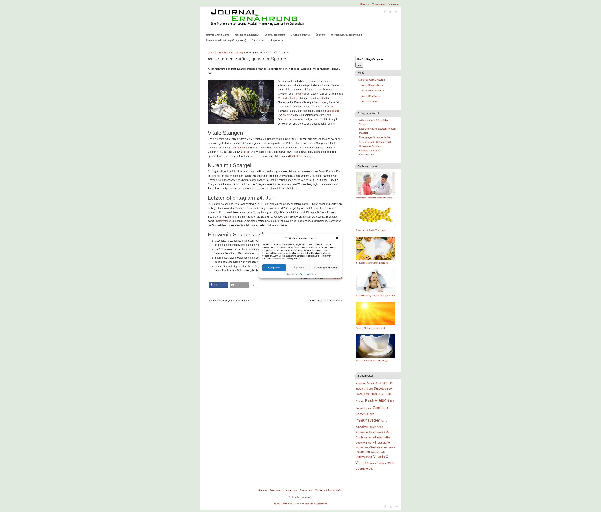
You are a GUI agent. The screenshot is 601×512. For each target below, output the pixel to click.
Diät (323, 98)
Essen (382, 394)
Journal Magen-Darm (217, 34)
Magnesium (361, 442)
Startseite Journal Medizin (371, 79)
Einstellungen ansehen (325, 267)
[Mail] (396, 12)
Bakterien (371, 383)
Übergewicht (364, 468)
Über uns (364, 4)
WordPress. (322, 503)
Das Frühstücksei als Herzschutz (324, 300)
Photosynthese (223, 221)
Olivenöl (379, 447)
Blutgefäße (361, 388)
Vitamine (362, 463)
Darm (371, 389)
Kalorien (361, 426)
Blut (378, 383)
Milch (370, 443)
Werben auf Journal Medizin (346, 34)
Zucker (391, 463)
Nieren (286, 115)
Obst (372, 447)
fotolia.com (334, 278)
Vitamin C (380, 457)
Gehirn (369, 408)
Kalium (384, 421)
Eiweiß (359, 393)
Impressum (311, 274)
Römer (297, 93)
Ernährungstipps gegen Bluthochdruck (229, 300)
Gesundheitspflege (288, 98)
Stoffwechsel (364, 456)
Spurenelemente (378, 452)
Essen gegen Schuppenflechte (374, 137)
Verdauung (332, 110)
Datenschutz (259, 40)
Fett (388, 393)
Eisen (390, 388)
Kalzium (372, 427)
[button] (337, 238)
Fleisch (382, 400)
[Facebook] (385, 12)
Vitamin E (374, 463)
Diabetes (295, 156)
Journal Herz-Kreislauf (246, 34)
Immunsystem (367, 420)
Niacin (246, 152)
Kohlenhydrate (361, 432)
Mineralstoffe (240, 147)
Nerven (358, 448)
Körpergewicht (376, 432)
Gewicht (360, 414)
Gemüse (380, 407)
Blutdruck (386, 383)
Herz (370, 414)
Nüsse (365, 447)
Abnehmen (360, 383)
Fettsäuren (360, 401)
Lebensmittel (381, 437)
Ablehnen (299, 267)
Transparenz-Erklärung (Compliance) (226, 40)
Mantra (309, 503)
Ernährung (237, 52)
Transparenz (378, 4)
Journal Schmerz (300, 34)
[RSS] (390, 12)
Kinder (380, 426)
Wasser (383, 463)
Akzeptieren (274, 267)
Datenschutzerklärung (295, 274)
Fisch (369, 401)
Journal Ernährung (275, 34)
